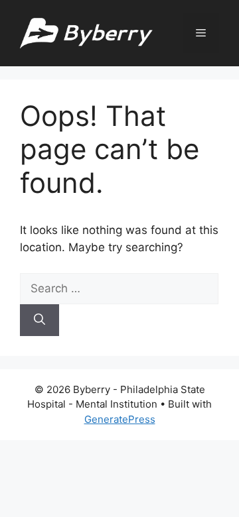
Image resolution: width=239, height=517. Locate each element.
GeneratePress (119, 419)
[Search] (39, 320)
